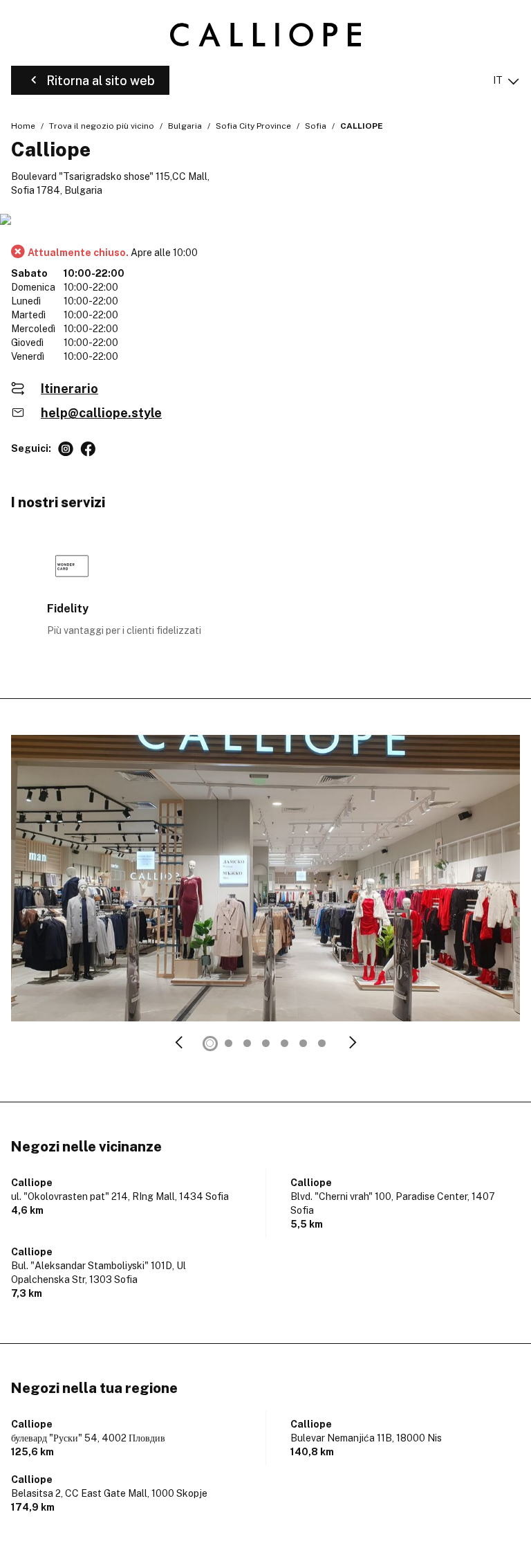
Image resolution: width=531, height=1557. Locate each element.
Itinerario (69, 388)
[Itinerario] (265, 220)
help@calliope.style (101, 413)
